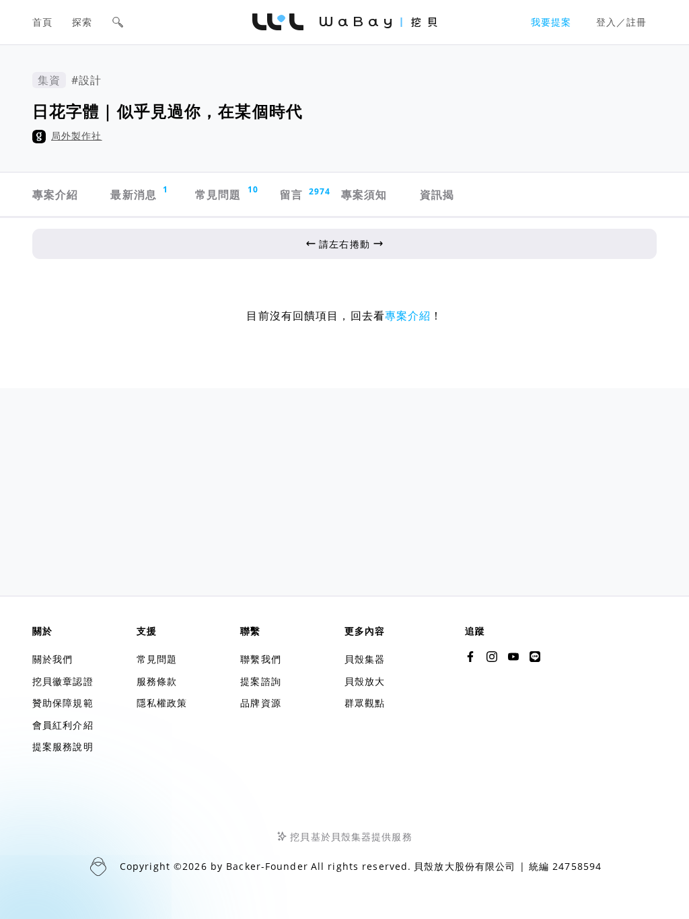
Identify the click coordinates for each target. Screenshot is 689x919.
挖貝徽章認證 (63, 681)
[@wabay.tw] (470, 656)
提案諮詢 (260, 681)
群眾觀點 (364, 702)
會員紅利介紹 (63, 725)
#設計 (86, 80)
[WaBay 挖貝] (513, 656)
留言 (298, 194)
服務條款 (157, 681)
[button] (117, 22)
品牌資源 (260, 702)
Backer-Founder (267, 866)
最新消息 (139, 192)
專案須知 (364, 194)
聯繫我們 (260, 659)
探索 (82, 21)
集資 (49, 80)
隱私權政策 (162, 702)
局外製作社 (76, 135)
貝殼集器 (364, 659)
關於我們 (52, 659)
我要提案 (551, 21)
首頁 (42, 21)
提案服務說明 (63, 746)
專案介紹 (55, 194)
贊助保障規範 (63, 702)
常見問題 (225, 192)
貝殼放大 (364, 681)
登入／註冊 (621, 21)
